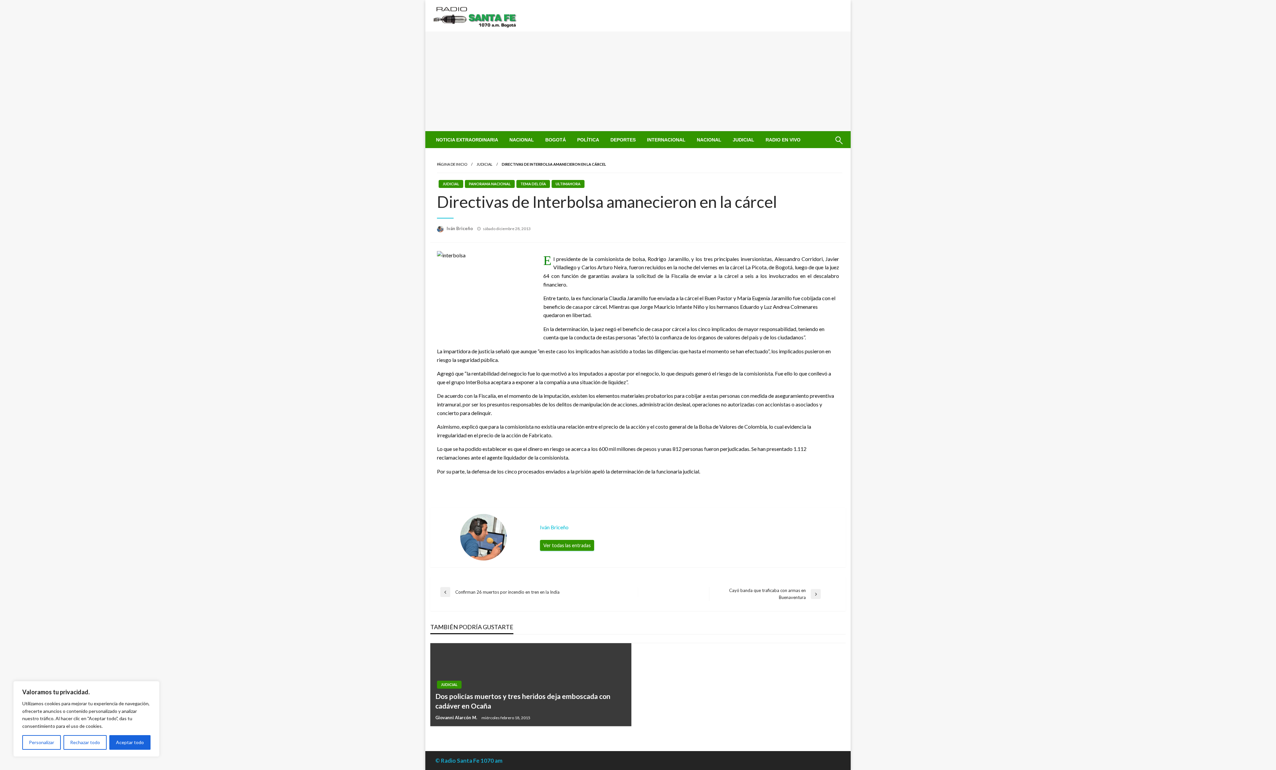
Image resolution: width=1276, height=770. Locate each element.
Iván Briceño (460, 228)
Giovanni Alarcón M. (456, 717)
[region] (86, 719)
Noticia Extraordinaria (467, 139)
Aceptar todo (130, 742)
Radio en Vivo (783, 139)
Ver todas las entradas (567, 545)
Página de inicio (452, 164)
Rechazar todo (85, 742)
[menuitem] (467, 139)
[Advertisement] (638, 81)
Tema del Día (533, 184)
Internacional (666, 139)
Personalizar (41, 742)
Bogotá (555, 139)
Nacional (521, 139)
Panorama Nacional (490, 184)
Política (588, 139)
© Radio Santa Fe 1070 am (468, 760)
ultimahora (568, 184)
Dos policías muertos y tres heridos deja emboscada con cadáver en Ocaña (522, 701)
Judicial (743, 139)
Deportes (623, 139)
